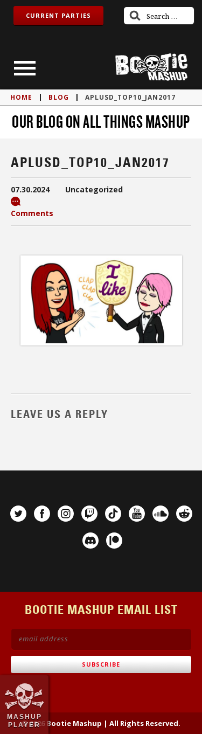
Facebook (42, 514)
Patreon (114, 540)
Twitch (89, 514)
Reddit (184, 514)
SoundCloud (160, 514)
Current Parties (58, 15)
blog (58, 97)
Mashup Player (24, 720)
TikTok (113, 514)
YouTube (137, 514)
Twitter (18, 514)
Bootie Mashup (151, 67)
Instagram (66, 514)
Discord (90, 540)
